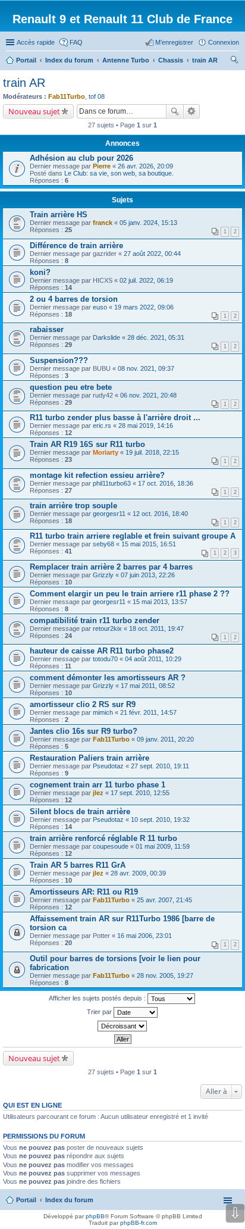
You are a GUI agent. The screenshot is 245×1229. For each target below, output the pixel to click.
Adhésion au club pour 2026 (81, 158)
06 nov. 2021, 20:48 (148, 395)
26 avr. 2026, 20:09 (145, 166)
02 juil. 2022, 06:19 (146, 280)
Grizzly (103, 574)
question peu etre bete (71, 387)
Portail (26, 60)
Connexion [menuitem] (223, 42)
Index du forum (69, 1199)
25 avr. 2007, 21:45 (164, 899)
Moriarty (105, 452)
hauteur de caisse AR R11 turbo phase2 (102, 650)
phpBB (95, 1216)
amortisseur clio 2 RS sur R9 (83, 704)
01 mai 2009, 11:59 (163, 846)
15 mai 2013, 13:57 (160, 601)
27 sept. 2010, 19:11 (160, 766)
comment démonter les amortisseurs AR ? (108, 677)
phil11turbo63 (112, 483)
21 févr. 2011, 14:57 (148, 712)
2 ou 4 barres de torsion (74, 299)
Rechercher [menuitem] (234, 61)
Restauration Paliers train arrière (89, 757)
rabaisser (47, 329)
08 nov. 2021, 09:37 (146, 368)
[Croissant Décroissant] (122, 1026)
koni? (40, 272)
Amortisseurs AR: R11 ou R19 (84, 891)
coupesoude (110, 846)
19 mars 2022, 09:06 (144, 307)
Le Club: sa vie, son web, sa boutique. (119, 173)
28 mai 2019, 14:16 (145, 425)
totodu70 (105, 658)
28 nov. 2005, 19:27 (165, 975)
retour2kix (107, 628)
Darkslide (106, 337)
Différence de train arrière (76, 245)
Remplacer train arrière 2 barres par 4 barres (111, 566)
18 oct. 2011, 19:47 (156, 628)
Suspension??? (59, 360)
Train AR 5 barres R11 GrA (77, 865)
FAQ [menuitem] (76, 42)
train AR (24, 82)
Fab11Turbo (66, 96)
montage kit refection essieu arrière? (97, 475)
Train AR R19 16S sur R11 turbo (87, 444)
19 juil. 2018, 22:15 (152, 452)
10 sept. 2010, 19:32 (160, 819)
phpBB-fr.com (138, 1222)
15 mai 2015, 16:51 (148, 544)
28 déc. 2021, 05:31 (155, 337)
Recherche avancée (192, 111)
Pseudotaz (108, 766)
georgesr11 (109, 513)
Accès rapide (36, 42)
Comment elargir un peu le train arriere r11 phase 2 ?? (130, 593)
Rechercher (175, 111)
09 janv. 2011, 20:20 (165, 739)
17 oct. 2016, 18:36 (165, 483)
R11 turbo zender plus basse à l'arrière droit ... (115, 417)
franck (102, 222)
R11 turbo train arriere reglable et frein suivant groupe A (132, 535)
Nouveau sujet (34, 111)
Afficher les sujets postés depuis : (98, 998)
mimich (103, 712)
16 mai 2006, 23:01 (144, 935)
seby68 (103, 544)
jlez (98, 792)
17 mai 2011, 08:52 (148, 685)
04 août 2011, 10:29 (153, 658)
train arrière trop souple (73, 505)
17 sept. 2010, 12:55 (140, 792)
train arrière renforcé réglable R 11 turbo (103, 838)
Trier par (100, 1011)
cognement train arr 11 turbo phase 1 (97, 784)
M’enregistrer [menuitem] (174, 42)
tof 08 (97, 96)
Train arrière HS (58, 214)
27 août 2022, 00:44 (152, 253)
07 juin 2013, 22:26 (148, 574)
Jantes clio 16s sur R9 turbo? (83, 731)
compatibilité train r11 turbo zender (94, 620)
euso (100, 307)
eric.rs (102, 425)
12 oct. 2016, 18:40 (160, 513)
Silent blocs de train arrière (80, 811)
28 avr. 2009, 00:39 (138, 873)
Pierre (102, 166)
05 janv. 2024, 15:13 (148, 222)
